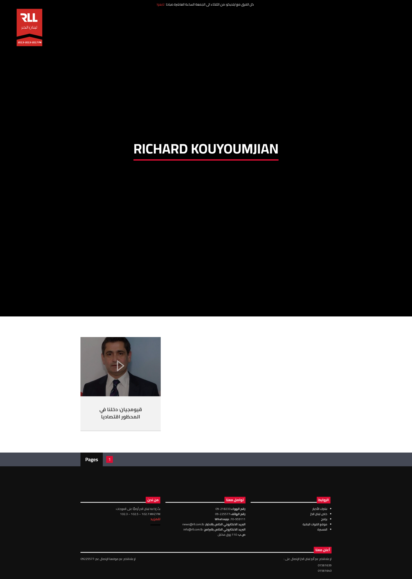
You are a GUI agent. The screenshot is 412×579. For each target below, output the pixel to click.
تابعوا (160, 4)
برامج (324, 543)
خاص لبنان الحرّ (318, 538)
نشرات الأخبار (319, 533)
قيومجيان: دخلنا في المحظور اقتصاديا (120, 437)
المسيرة (322, 553)
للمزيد (155, 543)
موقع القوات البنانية (315, 548)
